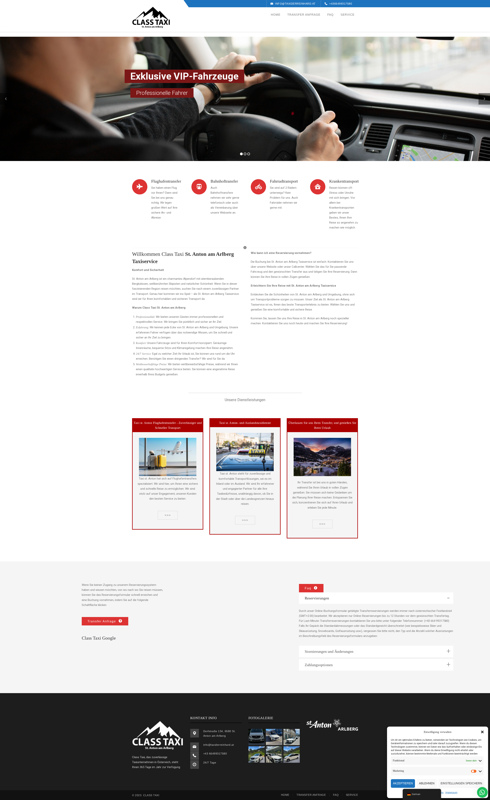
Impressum (451, 792)
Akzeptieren (403, 783)
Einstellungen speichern (461, 783)
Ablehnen (426, 783)
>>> (168, 515)
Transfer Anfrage (311, 794)
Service (352, 794)
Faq (336, 794)
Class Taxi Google (99, 638)
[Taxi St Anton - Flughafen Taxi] (151, 19)
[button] (482, 732)
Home (285, 794)
